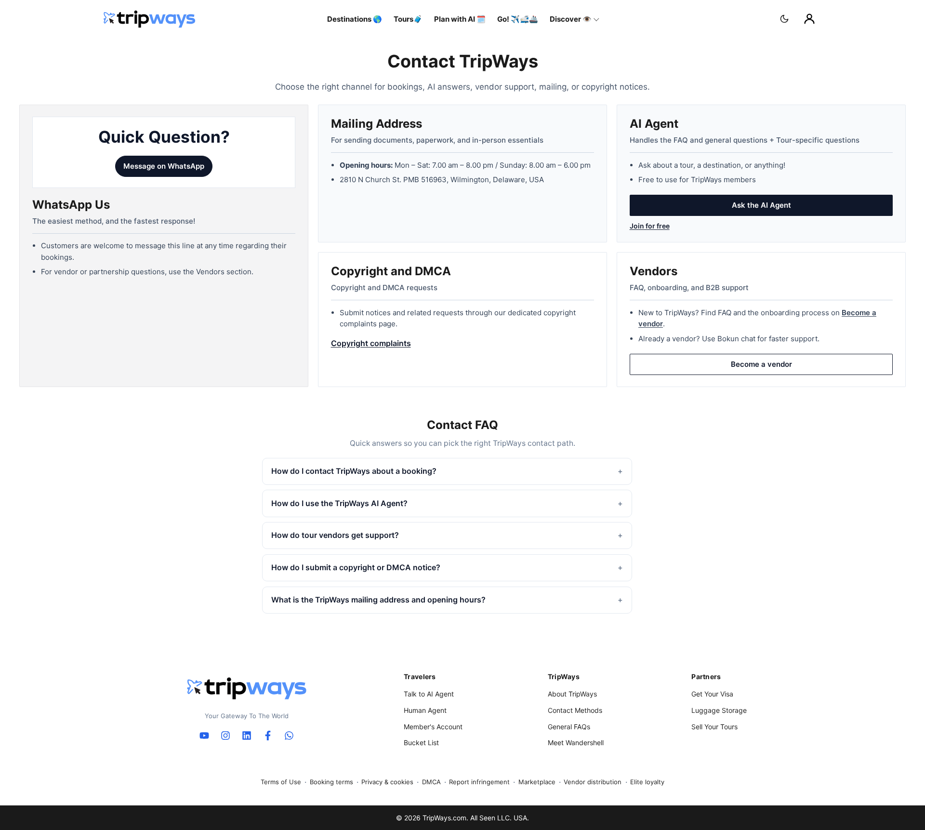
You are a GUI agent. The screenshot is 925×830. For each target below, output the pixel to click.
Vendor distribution (592, 782)
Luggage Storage (719, 710)
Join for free (650, 226)
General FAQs (569, 727)
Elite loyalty (647, 782)
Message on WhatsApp (163, 166)
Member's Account (433, 727)
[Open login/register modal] (809, 18)
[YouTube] (204, 735)
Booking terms (331, 782)
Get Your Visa (712, 694)
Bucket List (421, 742)
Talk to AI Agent (429, 694)
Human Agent (425, 710)
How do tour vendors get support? (335, 535)
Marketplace (536, 782)
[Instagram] (225, 735)
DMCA (431, 782)
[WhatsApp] (289, 735)
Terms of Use (281, 782)
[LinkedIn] (246, 735)
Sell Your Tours (714, 727)
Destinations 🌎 (354, 19)
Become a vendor (761, 364)
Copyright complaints (371, 343)
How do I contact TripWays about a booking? (353, 471)
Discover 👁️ (571, 19)
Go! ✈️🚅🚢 (517, 19)
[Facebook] (268, 735)
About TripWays (572, 694)
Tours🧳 (408, 19)
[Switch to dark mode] (784, 18)
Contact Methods (575, 710)
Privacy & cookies (387, 782)
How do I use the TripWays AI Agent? (339, 503)
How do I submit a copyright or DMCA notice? (355, 567)
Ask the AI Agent (761, 205)
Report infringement (479, 782)
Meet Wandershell (576, 742)
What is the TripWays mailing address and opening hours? (378, 599)
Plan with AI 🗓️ (460, 19)
